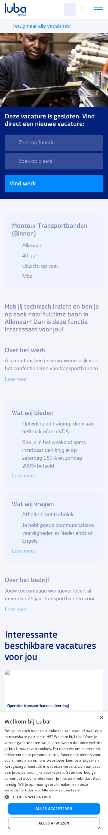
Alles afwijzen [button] (54, 823)
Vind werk (23, 183)
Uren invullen (90, 10)
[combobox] (54, 143)
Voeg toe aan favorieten (96, 677)
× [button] (101, 718)
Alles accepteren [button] (53, 808)
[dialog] (54, 773)
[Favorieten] (70, 9)
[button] (54, 797)
